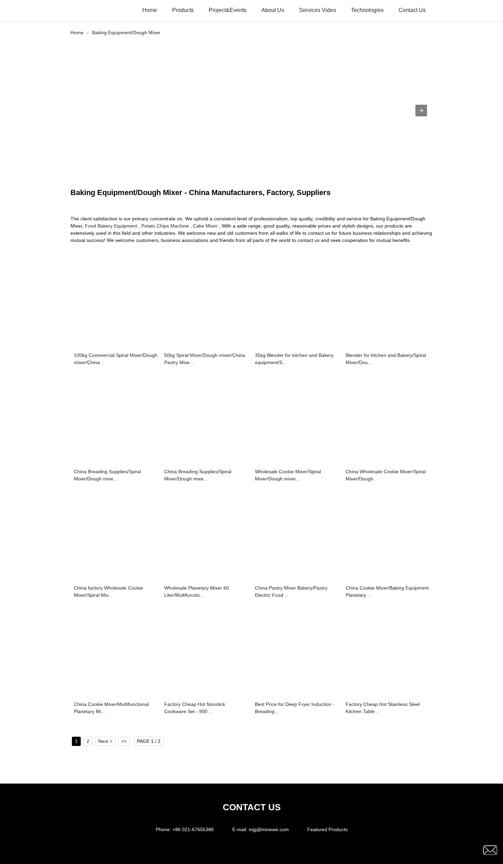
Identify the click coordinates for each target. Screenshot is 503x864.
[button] (421, 110)
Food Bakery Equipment (111, 226)
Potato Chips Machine (165, 226)
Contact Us (412, 10)
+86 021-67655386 (193, 829)
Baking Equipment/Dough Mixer (126, 32)
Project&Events (227, 10)
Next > (105, 741)
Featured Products (327, 829)
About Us (272, 10)
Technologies (367, 10)
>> (124, 741)
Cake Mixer (205, 226)
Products (183, 10)
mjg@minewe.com (269, 829)
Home (149, 10)
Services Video (317, 10)
